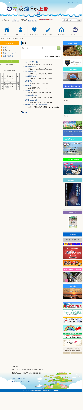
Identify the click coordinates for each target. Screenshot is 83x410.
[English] (44, 19)
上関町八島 (28, 81)
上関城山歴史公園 (30, 67)
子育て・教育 (48, 34)
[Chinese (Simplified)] (40, 19)
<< (2, 74)
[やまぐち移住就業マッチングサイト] (72, 316)
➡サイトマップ (73, 2)
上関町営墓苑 (29, 90)
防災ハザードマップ (9, 53)
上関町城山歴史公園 (31, 95)
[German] (48, 19)
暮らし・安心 (21, 34)
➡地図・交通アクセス (18, 379)
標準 (29, 20)
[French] (46, 19)
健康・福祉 (34, 34)
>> (18, 74)
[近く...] (30, 52)
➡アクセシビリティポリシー (21, 381)
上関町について (75, 34)
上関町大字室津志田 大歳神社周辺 (36, 105)
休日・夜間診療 (8, 56)
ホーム (6, 34)
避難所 (5, 47)
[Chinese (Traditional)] (42, 19)
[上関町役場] (28, 9)
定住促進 (61, 34)
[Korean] (50, 19)
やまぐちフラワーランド (32, 62)
